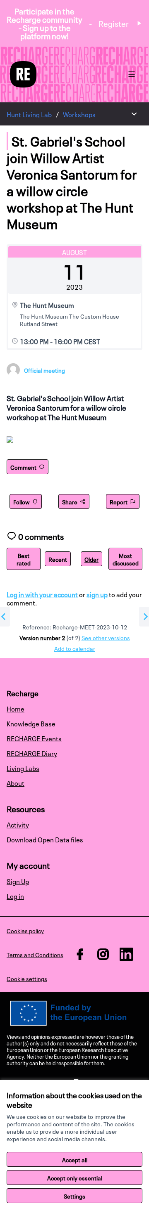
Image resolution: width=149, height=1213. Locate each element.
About (15, 782)
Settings (74, 1196)
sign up (97, 594)
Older (91, 559)
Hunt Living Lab (29, 114)
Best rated (24, 559)
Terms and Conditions (35, 954)
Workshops (79, 114)
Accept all (74, 1159)
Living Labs (23, 768)
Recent (57, 559)
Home (15, 708)
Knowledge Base (31, 723)
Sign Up (18, 881)
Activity (18, 824)
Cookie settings (27, 978)
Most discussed (126, 559)
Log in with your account (42, 594)
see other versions (106, 637)
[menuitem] (74, 708)
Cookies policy (25, 930)
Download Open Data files (45, 839)
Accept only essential (74, 1177)
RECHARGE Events (34, 738)
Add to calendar (74, 648)
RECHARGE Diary (32, 753)
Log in (15, 896)
